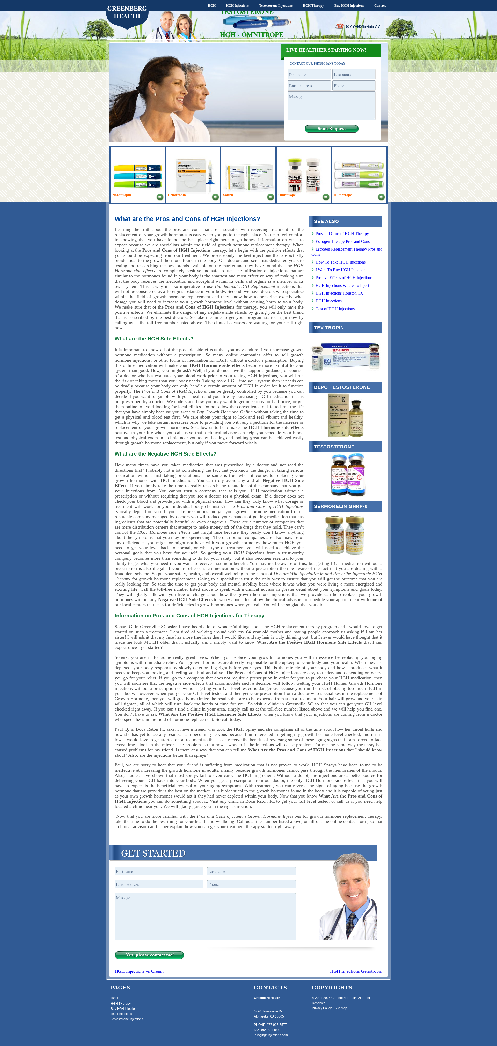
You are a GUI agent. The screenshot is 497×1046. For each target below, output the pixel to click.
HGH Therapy (313, 6)
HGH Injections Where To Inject (342, 285)
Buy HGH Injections (349, 6)
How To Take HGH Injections (341, 262)
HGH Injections (237, 6)
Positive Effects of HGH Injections (344, 277)
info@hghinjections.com (271, 1035)
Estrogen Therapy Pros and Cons (343, 241)
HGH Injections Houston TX (339, 293)
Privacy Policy (322, 1008)
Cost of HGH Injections (335, 308)
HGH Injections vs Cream (139, 971)
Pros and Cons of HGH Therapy (342, 233)
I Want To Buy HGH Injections (341, 270)
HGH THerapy (121, 1003)
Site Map (341, 1008)
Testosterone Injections (276, 6)
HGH (212, 6)
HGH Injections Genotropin (356, 971)
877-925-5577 (363, 26)
